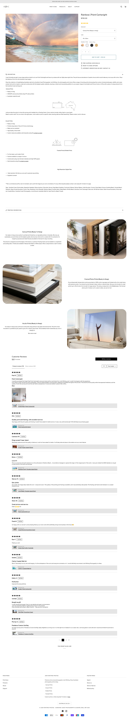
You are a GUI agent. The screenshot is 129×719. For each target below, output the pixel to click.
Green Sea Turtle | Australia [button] (25, 548)
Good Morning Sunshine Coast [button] (26, 530)
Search (88, 680)
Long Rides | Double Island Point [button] (27, 491)
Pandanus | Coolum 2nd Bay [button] (25, 634)
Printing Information (14, 210)
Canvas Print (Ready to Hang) (90, 30)
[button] (84, 23)
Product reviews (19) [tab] (18, 366)
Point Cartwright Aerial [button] (24, 427)
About (4, 685)
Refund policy (90, 688)
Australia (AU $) (64, 703)
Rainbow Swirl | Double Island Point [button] (27, 469)
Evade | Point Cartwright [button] (24, 589)
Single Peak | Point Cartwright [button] (26, 406)
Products (5, 683)
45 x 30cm (85, 38)
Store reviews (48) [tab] (30, 366)
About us (89, 683)
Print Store (5, 680)
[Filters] (104, 366)
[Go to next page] (69, 640)
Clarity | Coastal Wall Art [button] (24, 568)
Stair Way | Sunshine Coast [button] (25, 612)
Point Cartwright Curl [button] (24, 511)
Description (11, 74)
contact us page (38, 133)
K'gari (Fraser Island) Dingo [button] (25, 447)
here (69, 697)
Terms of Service (91, 685)
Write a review (106, 359)
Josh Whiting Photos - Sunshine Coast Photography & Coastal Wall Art (64, 707)
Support (5, 688)
